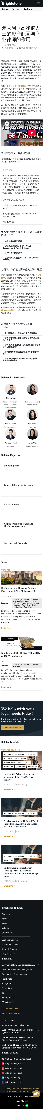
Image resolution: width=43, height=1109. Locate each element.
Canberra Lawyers (10, 940)
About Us (6, 914)
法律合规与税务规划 (13, 241)
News (4, 923)
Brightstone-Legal (13, 1077)
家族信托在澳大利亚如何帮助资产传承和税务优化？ (21, 339)
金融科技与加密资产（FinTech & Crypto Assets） (21, 259)
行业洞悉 (11, 45)
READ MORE (9, 789)
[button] (21, 241)
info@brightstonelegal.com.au (15, 1025)
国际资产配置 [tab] (8, 222)
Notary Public (8, 997)
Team (4, 919)
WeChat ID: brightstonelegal (18, 1059)
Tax (3, 993)
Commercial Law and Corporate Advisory (20, 965)
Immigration (7, 983)
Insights (5, 928)
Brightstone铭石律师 (14, 1063)
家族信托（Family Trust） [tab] (14, 200)
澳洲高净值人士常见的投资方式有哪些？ (22, 333)
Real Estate (7, 979)
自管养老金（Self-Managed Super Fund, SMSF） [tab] (20, 206)
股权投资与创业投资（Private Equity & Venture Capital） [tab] (19, 215)
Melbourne (15, 9)
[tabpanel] (21, 185)
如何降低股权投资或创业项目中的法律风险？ (21, 352)
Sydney (5, 9)
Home (4, 45)
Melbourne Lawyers (10, 944)
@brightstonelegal (13, 1068)
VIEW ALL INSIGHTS (10, 750)
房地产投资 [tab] (7, 170)
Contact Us (7, 933)
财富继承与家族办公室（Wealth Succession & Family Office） (17, 247)
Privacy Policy (8, 954)
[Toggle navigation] (38, 3)
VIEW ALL (5, 570)
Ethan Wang (21, 784)
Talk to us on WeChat (11, 1013)
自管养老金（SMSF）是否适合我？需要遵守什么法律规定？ (21, 346)
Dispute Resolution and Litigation (17, 969)
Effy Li (19, 831)
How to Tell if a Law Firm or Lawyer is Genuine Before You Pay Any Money (21, 777)
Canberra (28, 9)
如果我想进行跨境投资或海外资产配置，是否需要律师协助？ (21, 359)
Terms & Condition (10, 949)
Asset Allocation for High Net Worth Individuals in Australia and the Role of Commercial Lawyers (21, 824)
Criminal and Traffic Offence (14, 974)
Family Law (7, 988)
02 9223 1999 (8, 1020)
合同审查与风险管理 (13, 253)
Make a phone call (10, 1008)
